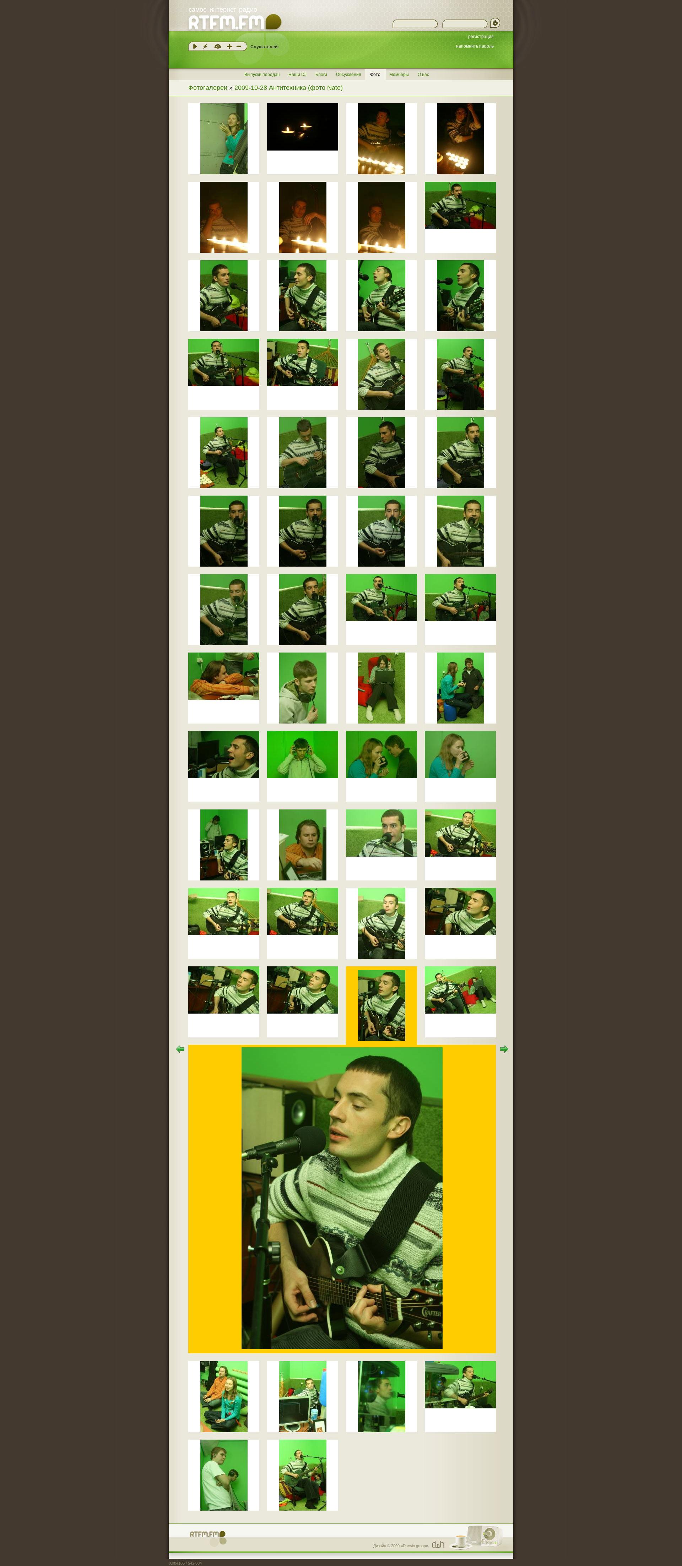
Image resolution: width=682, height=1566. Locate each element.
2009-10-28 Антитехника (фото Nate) (288, 87)
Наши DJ (297, 74)
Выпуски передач (262, 74)
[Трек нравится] (229, 46)
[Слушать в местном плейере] (195, 46)
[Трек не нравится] (238, 46)
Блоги (321, 74)
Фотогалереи (207, 87)
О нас (423, 74)
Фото (375, 74)
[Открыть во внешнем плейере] (205, 46)
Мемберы (399, 74)
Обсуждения (348, 74)
